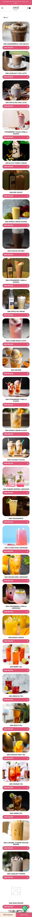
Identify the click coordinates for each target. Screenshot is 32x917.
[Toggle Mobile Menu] (3, 8)
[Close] (31, 2)
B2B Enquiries (8, 915)
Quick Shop (24, 915)
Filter (6, 17)
